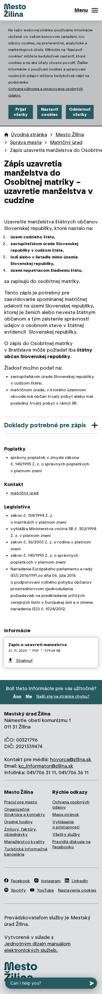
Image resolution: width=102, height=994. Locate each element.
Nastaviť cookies (49, 112)
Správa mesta (26, 142)
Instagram (51, 881)
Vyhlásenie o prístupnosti (66, 824)
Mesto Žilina (69, 134)
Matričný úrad (66, 142)
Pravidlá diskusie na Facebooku (71, 844)
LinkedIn (80, 881)
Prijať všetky (21, 112)
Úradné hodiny (18, 822)
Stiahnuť (24, 660)
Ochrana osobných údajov (70, 804)
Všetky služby (66, 834)
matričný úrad (24, 493)
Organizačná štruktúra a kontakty (24, 812)
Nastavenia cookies (77, 890)
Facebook (20, 881)
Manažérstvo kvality (24, 841)
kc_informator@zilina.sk (46, 766)
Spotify (18, 890)
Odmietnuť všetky (79, 112)
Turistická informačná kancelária (25, 851)
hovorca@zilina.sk (70, 759)
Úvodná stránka (29, 134)
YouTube (45, 890)
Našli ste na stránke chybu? (62, 696)
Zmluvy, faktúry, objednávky (20, 832)
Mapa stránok (65, 814)
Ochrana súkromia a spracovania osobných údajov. (45, 92)
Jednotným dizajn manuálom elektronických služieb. (37, 947)
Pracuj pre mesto (20, 802)
